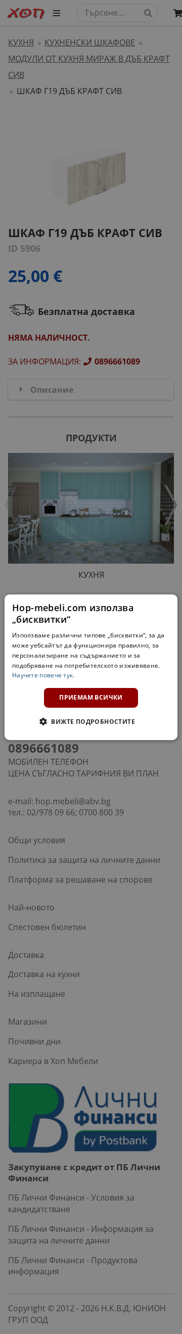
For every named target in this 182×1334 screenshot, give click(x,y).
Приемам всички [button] (91, 697)
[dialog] (91, 667)
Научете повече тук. (43, 675)
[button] (91, 721)
